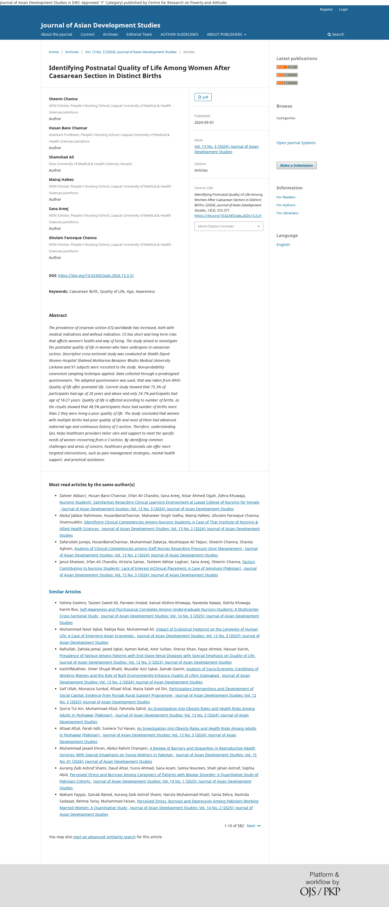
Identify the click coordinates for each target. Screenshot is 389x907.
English (283, 244)
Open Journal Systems (296, 142)
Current (87, 34)
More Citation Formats (216, 226)
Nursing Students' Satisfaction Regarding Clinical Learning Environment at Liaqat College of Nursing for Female (159, 502)
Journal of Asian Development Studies (100, 25)
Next (251, 825)
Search (337, 34)
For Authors (286, 205)
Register (326, 9)
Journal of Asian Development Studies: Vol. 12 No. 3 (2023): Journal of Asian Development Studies (146, 662)
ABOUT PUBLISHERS (225, 34)
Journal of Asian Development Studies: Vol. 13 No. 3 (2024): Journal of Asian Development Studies (148, 508)
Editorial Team (139, 34)
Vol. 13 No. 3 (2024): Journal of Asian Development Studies (131, 51)
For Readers (286, 197)
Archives (110, 34)
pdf (205, 97)
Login (343, 9)
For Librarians (287, 213)
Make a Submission (296, 165)
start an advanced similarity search (104, 836)
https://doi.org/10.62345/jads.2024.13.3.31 (96, 275)
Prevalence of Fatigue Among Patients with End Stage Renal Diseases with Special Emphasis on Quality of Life (157, 655)
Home (54, 51)
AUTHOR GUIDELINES (179, 34)
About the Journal (56, 34)
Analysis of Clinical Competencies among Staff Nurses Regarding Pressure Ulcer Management (158, 548)
